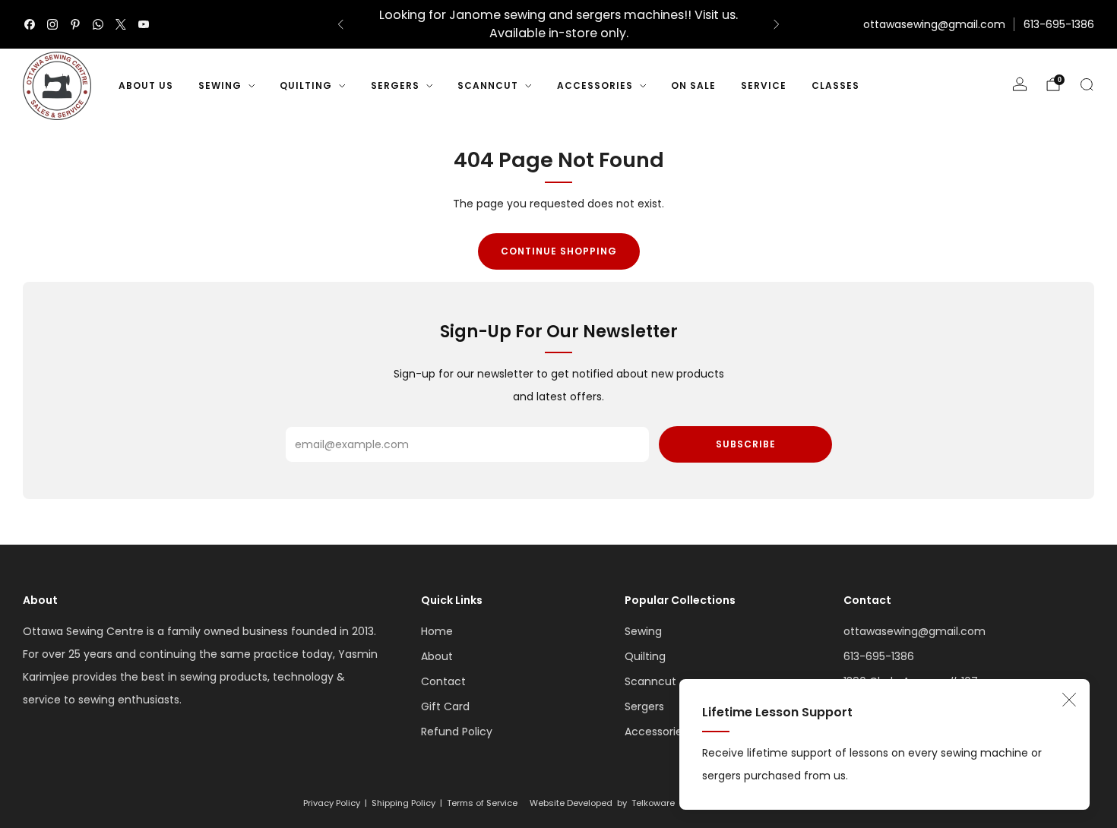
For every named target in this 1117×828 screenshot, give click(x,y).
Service (763, 85)
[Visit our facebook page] (29, 24)
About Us (146, 85)
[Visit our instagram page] (52, 24)
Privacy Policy (331, 803)
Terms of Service (482, 803)
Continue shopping (559, 251)
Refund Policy (456, 731)
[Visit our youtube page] (143, 24)
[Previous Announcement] (340, 24)
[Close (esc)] (1069, 699)
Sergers (395, 85)
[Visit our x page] (120, 24)
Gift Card (445, 706)
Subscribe (746, 444)
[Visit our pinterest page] (75, 24)
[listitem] (558, 24)
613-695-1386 (1059, 24)
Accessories (595, 85)
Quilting (306, 85)
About (437, 656)
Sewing (220, 85)
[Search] (1086, 84)
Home (437, 631)
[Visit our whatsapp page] (98, 24)
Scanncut (487, 85)
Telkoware (653, 803)
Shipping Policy (403, 803)
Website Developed (571, 803)
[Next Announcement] (776, 24)
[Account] (1019, 84)
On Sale (693, 85)
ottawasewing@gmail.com (934, 24)
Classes (835, 85)
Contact (443, 681)
